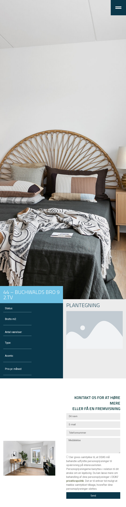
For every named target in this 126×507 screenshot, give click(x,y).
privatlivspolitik (75, 480)
